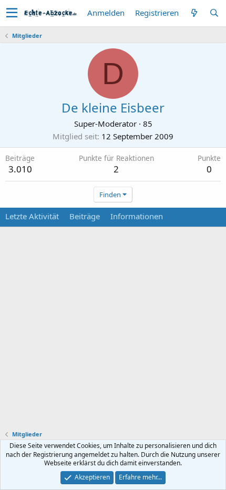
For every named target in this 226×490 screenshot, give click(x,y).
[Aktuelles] (194, 13)
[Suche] (214, 13)
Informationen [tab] (136, 216)
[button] (12, 13)
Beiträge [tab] (84, 216)
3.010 (20, 169)
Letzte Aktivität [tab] (32, 216)
